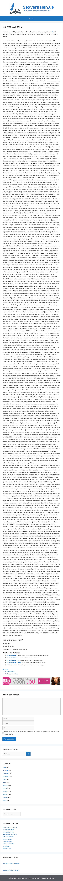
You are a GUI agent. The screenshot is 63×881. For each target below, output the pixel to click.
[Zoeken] (28, 754)
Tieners (5, 794)
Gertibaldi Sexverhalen (10, 827)
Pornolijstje (6, 846)
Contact (37, 878)
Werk (4, 800)
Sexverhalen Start (8, 829)
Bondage (5, 770)
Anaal (4, 767)
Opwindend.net (7, 841)
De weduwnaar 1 (11, 655)
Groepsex (6, 776)
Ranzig (5, 788)
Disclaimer (31, 878)
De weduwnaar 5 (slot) (13, 662)
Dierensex (6, 773)
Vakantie (5, 797)
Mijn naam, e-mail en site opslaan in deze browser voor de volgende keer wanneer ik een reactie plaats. (32, 733)
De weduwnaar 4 (11, 660)
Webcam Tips (7, 848)
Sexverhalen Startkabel (10, 834)
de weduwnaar (11, 665)
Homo (4, 779)
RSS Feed (51, 878)
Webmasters (44, 878)
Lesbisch (5, 785)
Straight (5, 791)
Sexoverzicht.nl (7, 839)
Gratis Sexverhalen (8, 844)
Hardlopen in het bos (11, 674)
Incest (51, 32)
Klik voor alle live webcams (11, 863)
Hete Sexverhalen (8, 837)
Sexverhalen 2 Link (8, 832)
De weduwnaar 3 (11, 658)
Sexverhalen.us (38, 7)
